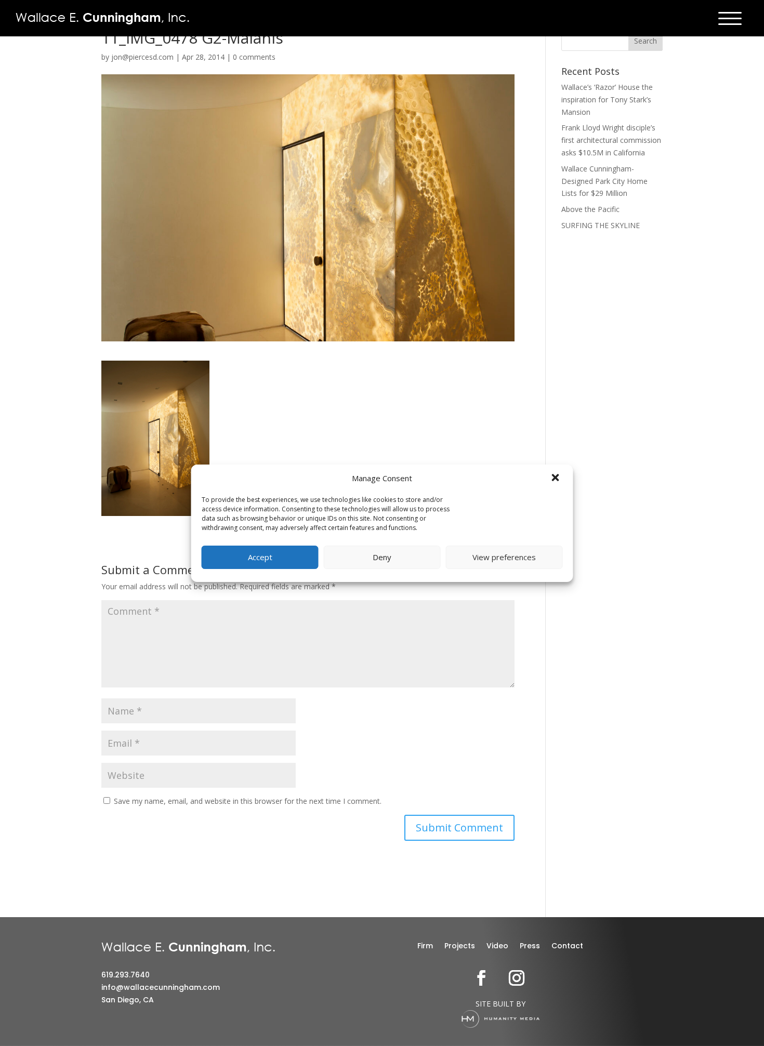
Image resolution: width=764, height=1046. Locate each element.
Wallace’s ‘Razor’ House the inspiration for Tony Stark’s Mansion (607, 99)
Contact (567, 946)
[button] (556, 478)
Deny (382, 557)
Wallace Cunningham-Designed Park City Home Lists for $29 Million (604, 181)
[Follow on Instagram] (516, 978)
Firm (425, 946)
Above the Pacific (590, 209)
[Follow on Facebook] (481, 978)
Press (530, 946)
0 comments (254, 57)
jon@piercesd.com (142, 57)
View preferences (504, 557)
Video (497, 946)
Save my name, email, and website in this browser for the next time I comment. (247, 801)
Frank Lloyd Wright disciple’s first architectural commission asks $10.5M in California (611, 140)
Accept (260, 557)
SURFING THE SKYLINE (600, 225)
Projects (459, 946)
